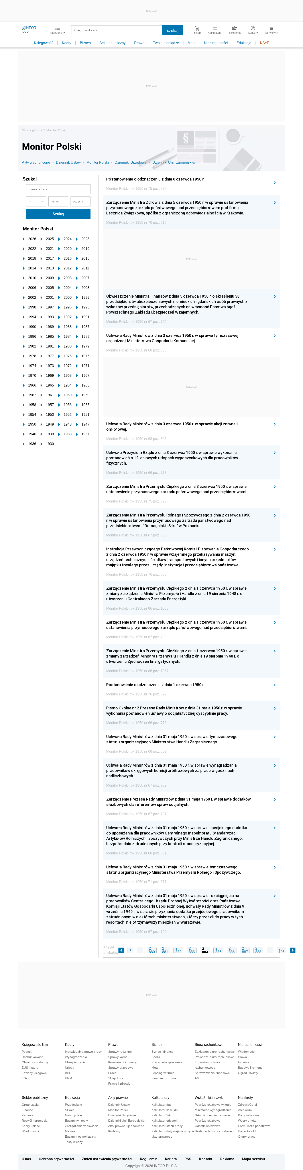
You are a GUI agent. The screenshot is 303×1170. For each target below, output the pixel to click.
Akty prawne (118, 1097)
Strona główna (32, 130)
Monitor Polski (56, 130)
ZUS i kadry (30, 1067)
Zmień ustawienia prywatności (107, 1159)
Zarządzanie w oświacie (81, 1126)
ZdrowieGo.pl (247, 1104)
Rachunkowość (32, 1057)
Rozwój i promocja (34, 1120)
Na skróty (245, 1097)
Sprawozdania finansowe (212, 1073)
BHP (68, 1073)
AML (198, 1078)
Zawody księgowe (34, 1073)
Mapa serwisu (253, 1159)
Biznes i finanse (162, 1051)
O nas (26, 1159)
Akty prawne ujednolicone (126, 1126)
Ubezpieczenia (75, 1062)
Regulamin (148, 1159)
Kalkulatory (160, 1097)
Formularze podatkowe (254, 1126)
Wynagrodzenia (76, 1057)
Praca (112, 1073)
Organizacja (30, 1104)
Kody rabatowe (248, 1115)
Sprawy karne (118, 1057)
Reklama (227, 1159)
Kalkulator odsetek (164, 1120)
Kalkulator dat (161, 1104)
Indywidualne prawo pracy (83, 1051)
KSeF (264, 43)
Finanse (243, 1062)
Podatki (27, 1051)
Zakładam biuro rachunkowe (215, 1051)
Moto (191, 43)
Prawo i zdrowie (119, 1083)
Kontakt (205, 1159)
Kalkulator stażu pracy (167, 1126)
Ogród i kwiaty (248, 1073)
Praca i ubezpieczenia (167, 1062)
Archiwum (245, 1110)
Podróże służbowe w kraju (213, 1104)
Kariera (171, 1159)
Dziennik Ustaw (68, 162)
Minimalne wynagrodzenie (213, 1110)
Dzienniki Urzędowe (131, 162)
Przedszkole (73, 1104)
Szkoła (69, 1110)
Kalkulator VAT (162, 1115)
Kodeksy (114, 1131)
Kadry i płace (31, 1126)
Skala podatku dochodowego (215, 1131)
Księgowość (43, 43)
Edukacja (243, 43)
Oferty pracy (246, 1136)
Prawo (139, 43)
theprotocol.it (247, 1131)
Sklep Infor (115, 1078)
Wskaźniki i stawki (209, 1097)
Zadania (27, 1115)
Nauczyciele (73, 1115)
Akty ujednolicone (36, 162)
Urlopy (69, 1067)
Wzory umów (247, 1120)
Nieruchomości (216, 43)
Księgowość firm (35, 1044)
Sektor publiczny (112, 43)
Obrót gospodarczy (35, 1062)
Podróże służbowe (207, 1120)
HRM (68, 1078)
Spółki (156, 1057)
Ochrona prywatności (56, 1159)
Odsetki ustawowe (207, 1126)
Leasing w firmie (163, 1073)
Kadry (66, 43)
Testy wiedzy (74, 1142)
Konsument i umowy (122, 1062)
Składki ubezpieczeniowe (212, 1115)
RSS (188, 1159)
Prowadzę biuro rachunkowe (215, 1057)
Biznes (85, 43)
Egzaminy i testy (76, 1120)
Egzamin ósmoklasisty (80, 1136)
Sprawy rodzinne (120, 1051)
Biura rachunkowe (209, 1044)
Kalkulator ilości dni (165, 1110)
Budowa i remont (250, 1067)
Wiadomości (246, 1051)
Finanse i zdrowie (164, 1078)
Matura (70, 1131)
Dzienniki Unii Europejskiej (173, 162)
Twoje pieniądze (166, 43)
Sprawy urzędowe (120, 1067)
